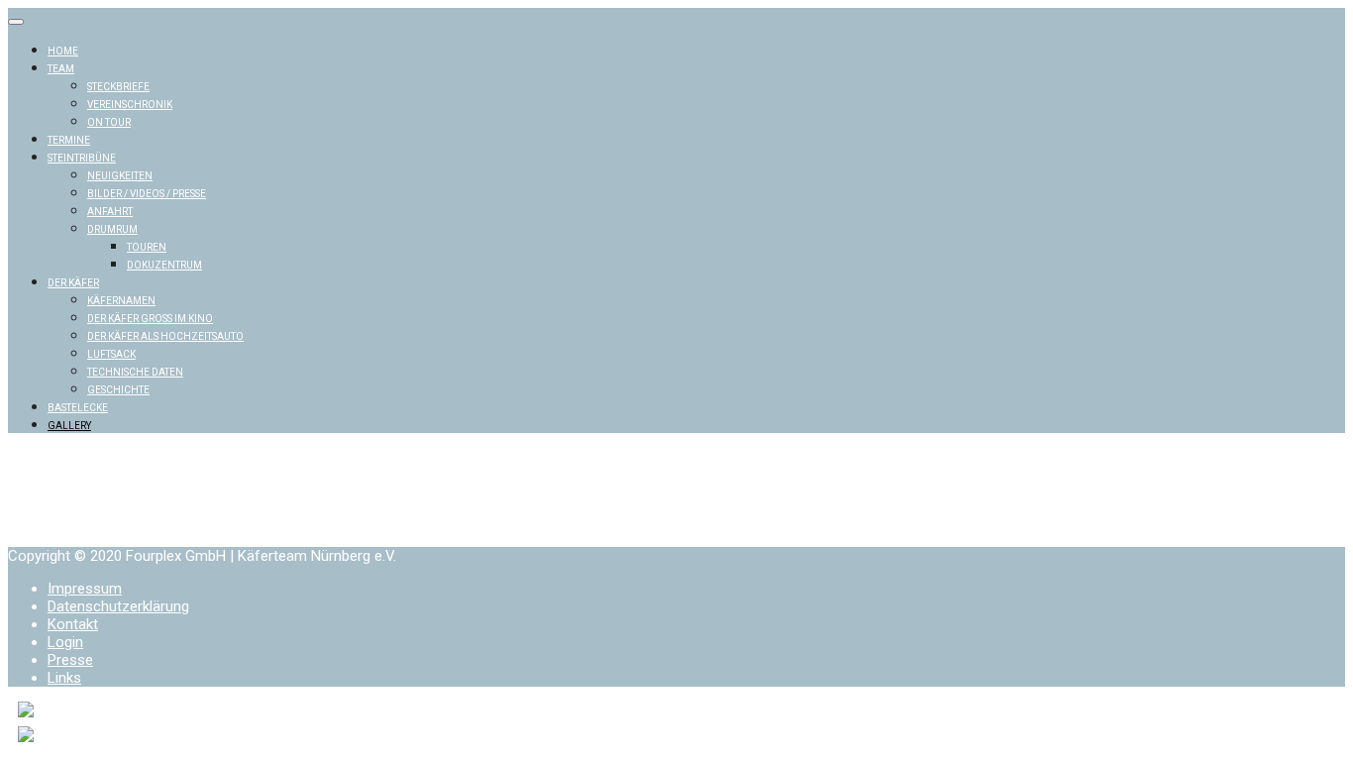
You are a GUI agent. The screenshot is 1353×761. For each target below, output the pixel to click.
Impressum (85, 589)
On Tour (109, 122)
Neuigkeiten (120, 175)
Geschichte (118, 389)
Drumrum (112, 229)
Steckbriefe (118, 86)
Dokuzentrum (164, 265)
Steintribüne (82, 158)
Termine (69, 140)
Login (65, 642)
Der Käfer (73, 282)
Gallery (69, 425)
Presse (70, 660)
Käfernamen (121, 300)
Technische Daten (135, 372)
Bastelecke (78, 407)
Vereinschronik (129, 104)
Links (64, 678)
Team (61, 68)
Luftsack (111, 354)
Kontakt (73, 624)
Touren (146, 247)
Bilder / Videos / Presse (146, 193)
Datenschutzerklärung (118, 606)
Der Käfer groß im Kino (150, 318)
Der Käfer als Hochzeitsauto (165, 336)
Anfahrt (110, 211)
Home (63, 51)
